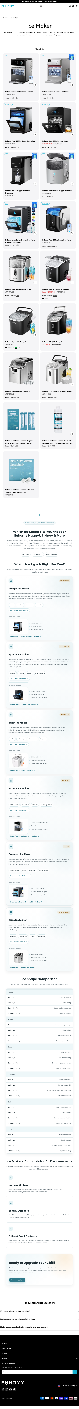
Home (5, 18)
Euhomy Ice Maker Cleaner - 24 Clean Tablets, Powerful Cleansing (19, 491)
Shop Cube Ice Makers (17, 941)
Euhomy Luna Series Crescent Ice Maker (24, 902)
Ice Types (25, 554)
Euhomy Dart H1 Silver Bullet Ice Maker (57, 391)
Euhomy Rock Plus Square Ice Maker (19, 92)
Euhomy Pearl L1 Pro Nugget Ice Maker (57, 240)
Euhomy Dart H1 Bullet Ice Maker (17, 342)
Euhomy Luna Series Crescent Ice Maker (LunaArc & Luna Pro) (20, 241)
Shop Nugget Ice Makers (18, 610)
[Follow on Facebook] (3, 1389)
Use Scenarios (51, 554)
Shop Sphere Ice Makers (18, 678)
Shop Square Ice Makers (18, 810)
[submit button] (75, 1372)
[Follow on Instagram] (6, 1389)
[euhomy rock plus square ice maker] (18, 826)
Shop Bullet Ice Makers (17, 744)
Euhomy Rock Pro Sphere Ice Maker (55, 92)
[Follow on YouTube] (10, 1389)
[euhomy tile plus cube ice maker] (18, 957)
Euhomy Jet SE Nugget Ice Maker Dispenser (17, 191)
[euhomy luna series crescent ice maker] (18, 892)
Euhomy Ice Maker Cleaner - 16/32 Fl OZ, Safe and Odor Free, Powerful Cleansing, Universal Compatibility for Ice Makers (57, 442)
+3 (19, 347)
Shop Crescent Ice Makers (18, 876)
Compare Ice (37, 554)
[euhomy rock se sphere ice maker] (18, 694)
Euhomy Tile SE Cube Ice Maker (54, 342)
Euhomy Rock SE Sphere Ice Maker (55, 141)
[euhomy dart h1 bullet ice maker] (18, 760)
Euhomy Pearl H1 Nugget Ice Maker (55, 289)
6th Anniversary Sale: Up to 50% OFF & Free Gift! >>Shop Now (39, 1)
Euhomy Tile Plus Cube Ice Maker (17, 391)
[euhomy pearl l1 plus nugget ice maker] (18, 626)
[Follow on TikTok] (14, 1389)
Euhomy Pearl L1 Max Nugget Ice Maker (57, 190)
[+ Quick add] (35, 85)
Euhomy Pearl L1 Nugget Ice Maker (18, 289)
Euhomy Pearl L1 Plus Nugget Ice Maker (20, 141)
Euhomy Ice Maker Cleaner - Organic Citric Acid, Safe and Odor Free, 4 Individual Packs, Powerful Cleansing (19, 442)
